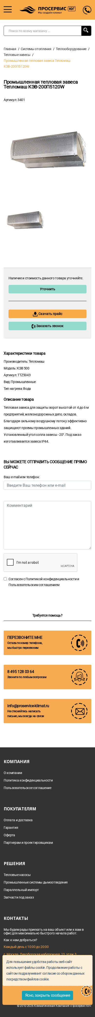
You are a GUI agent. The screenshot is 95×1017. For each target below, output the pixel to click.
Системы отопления (36, 49)
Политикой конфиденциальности (51, 579)
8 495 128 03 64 (20, 671)
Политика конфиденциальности (28, 780)
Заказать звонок (50, 326)
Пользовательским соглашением (34, 585)
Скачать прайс (50, 314)
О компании (13, 773)
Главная (10, 49)
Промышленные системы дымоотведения (36, 882)
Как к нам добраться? (20, 940)
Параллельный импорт (21, 890)
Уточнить (47, 289)
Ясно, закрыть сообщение (47, 995)
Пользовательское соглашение (27, 788)
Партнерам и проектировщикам (28, 843)
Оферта (9, 835)
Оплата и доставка (18, 820)
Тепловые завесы (17, 55)
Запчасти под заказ (19, 897)
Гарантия (11, 827)
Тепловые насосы (17, 875)
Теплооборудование (71, 49)
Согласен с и (44, 582)
